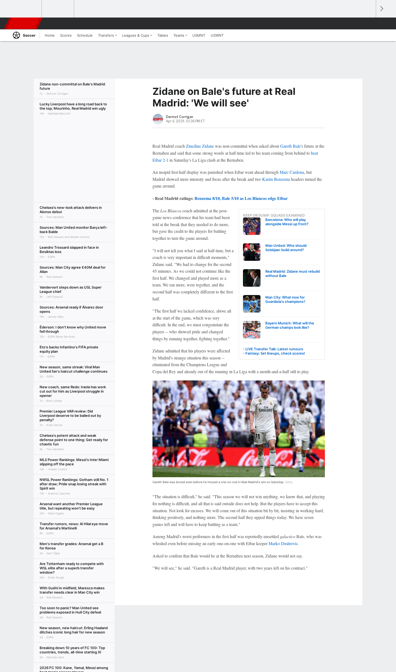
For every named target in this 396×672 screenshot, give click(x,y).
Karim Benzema (276, 179)
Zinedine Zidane (200, 146)
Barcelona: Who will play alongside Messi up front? (286, 221)
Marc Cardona (292, 172)
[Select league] (26, 9)
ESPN (23, 23)
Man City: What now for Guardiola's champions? (285, 299)
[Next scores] (381, 9)
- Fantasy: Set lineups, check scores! (274, 353)
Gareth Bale (290, 146)
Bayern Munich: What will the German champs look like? (289, 325)
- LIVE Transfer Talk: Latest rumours (273, 349)
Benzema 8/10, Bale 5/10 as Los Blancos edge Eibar (241, 198)
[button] (369, 23)
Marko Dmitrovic (283, 543)
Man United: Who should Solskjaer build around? (286, 247)
